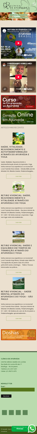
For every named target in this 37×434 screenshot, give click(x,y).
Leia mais (18, 176)
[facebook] (4, 412)
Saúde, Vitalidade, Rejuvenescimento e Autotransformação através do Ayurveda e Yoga (15, 152)
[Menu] (33, 4)
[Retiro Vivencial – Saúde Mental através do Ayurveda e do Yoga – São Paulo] (18, 283)
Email (3, 386)
